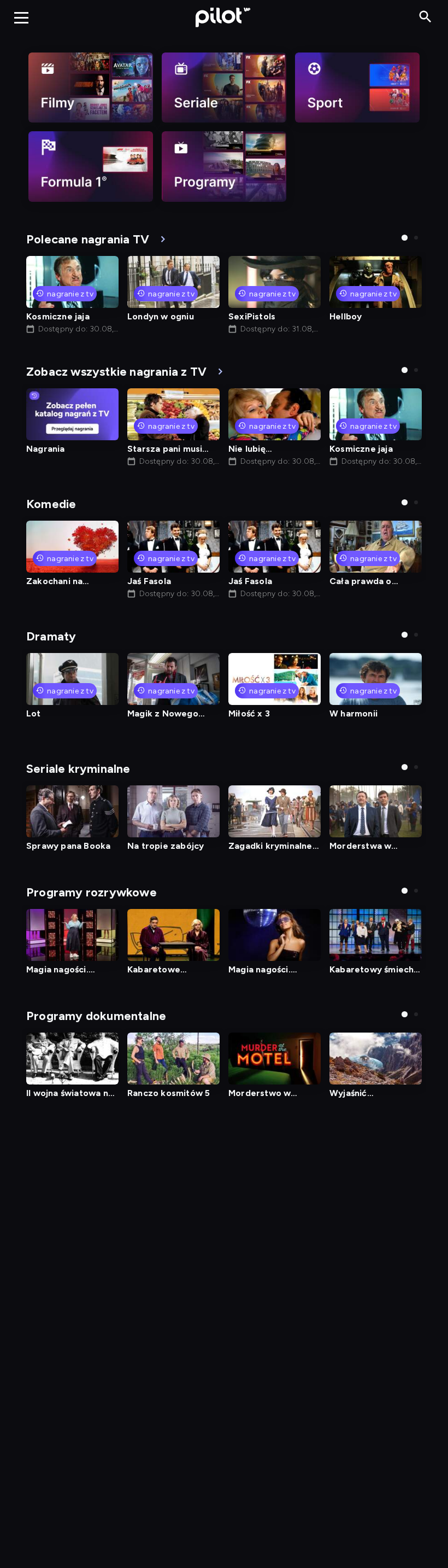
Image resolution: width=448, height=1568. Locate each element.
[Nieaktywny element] (90, 88)
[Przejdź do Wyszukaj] (425, 17)
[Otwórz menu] (21, 17)
